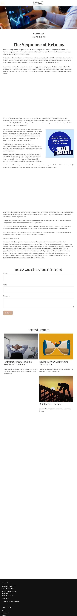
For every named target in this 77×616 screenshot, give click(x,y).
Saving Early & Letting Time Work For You (53, 363)
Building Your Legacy (50, 404)
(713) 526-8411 (10, 586)
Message (6, 296)
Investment (5, 613)
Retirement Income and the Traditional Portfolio (18, 363)
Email (5, 285)
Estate (4, 615)
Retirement (5, 611)
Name (5, 273)
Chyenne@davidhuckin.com (10, 601)
